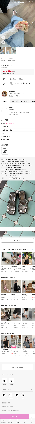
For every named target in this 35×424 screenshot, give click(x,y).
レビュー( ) (24, 101)
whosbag (3, 322)
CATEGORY (3, 422)
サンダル (11, 58)
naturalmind (14, 266)
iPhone (4, 384)
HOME (17, 422)
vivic (2, 266)
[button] (32, 21)
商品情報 (5, 101)
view (32, 94)
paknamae (14, 350)
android (11, 384)
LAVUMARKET (4, 350)
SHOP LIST (10, 422)
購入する (14, 416)
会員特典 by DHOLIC (17, 367)
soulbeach (3, 294)
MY (31, 422)
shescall (13, 294)
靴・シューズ (4, 58)
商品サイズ (15, 101)
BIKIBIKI (23, 266)
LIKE (24, 422)
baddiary (24, 350)
